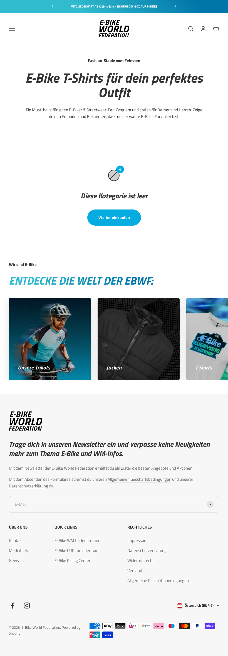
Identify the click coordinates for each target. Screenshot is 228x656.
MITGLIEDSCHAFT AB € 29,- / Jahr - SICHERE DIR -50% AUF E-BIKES (114, 6)
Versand (134, 570)
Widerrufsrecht (140, 560)
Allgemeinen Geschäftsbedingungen (139, 479)
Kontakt (16, 540)
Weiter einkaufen (114, 217)
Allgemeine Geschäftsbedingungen (158, 580)
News (14, 560)
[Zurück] (52, 6)
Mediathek (18, 550)
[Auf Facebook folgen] (12, 605)
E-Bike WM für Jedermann (77, 540)
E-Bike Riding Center (72, 560)
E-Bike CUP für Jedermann (77, 550)
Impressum (137, 540)
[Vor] (176, 6)
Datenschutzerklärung (28, 486)
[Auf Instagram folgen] (27, 605)
